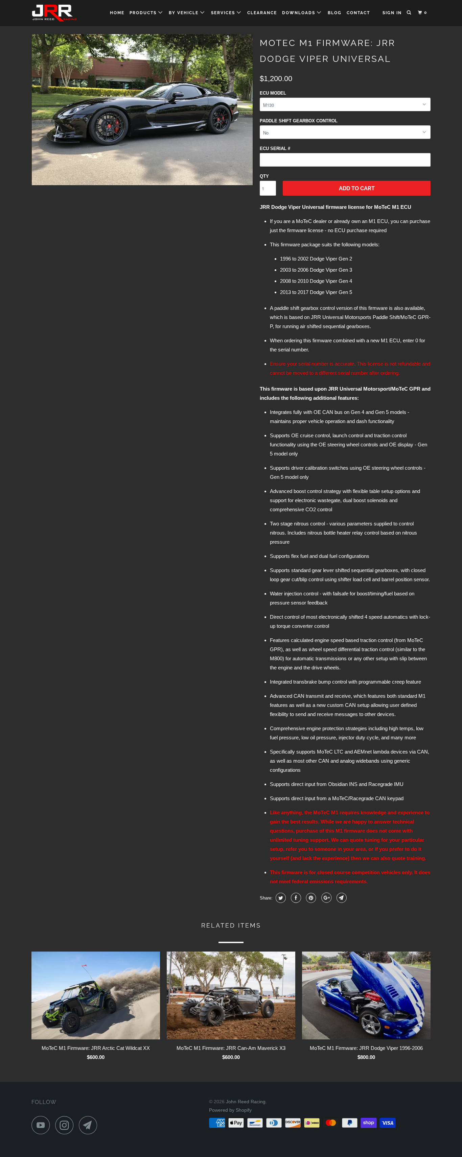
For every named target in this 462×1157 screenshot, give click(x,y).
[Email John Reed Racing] (90, 1125)
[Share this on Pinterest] (310, 898)
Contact (358, 12)
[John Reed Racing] (66, 13)
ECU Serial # (275, 148)
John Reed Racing (245, 1101)
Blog (335, 12)
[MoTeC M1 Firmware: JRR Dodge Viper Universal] (142, 110)
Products (144, 12)
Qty (264, 176)
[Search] (410, 12)
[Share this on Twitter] (280, 898)
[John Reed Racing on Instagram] (66, 1125)
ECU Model (273, 93)
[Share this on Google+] (325, 898)
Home (117, 12)
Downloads (299, 12)
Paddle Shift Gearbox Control (299, 120)
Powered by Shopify (230, 1110)
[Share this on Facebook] (295, 898)
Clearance (262, 12)
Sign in (392, 12)
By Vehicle (184, 12)
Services (224, 12)
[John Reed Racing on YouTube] (42, 1125)
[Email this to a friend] (341, 898)
